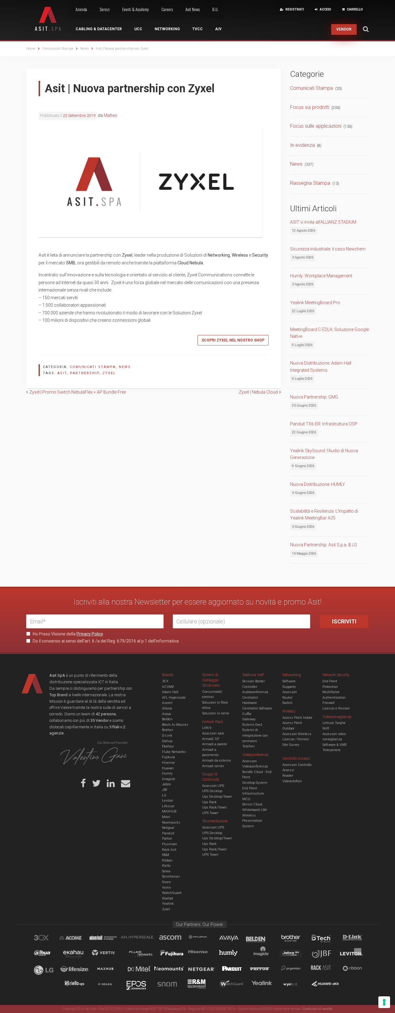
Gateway (249, 719)
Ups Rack (209, 802)
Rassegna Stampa (310, 183)
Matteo (110, 115)
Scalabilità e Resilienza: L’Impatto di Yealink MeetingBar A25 (324, 514)
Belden (167, 719)
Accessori (289, 692)
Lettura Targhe (334, 723)
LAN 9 (206, 728)
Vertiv (166, 888)
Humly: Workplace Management (321, 275)
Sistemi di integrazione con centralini (255, 735)
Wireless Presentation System (252, 820)
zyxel (109, 373)
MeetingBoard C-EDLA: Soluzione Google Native (329, 333)
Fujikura (168, 757)
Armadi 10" (210, 739)
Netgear (168, 828)
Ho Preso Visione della (67, 633)
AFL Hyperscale (174, 698)
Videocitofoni (292, 781)
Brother (167, 730)
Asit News (192, 9)
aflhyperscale (139, 938)
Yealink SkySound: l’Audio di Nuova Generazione (324, 454)
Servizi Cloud (252, 804)
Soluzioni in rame (215, 713)
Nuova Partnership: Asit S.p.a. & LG (323, 544)
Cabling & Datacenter (99, 29)
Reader (287, 776)
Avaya (166, 714)
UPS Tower (210, 813)
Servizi (105, 9)
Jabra (166, 784)
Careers (167, 9)
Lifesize (168, 806)
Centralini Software (257, 708)
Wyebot (167, 898)
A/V (218, 29)
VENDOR (343, 29)
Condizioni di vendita (317, 1009)
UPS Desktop (212, 791)
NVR (325, 728)
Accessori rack (213, 733)
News (125, 367)
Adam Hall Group (108, 938)
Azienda (81, 9)
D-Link (167, 736)
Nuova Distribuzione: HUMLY (317, 484)
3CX (165, 681)
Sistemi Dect (252, 725)
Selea (166, 871)
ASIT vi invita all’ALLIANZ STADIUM (323, 222)
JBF (165, 790)
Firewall (328, 703)
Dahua (167, 741)
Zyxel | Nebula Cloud (258, 392)
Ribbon (167, 860)
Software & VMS (334, 745)
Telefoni (248, 746)
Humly (167, 773)
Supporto (289, 687)
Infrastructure (253, 794)
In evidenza (302, 145)
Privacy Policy (90, 633)
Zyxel (166, 909)
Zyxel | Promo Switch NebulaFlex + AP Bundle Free (77, 392)
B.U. (215, 9)
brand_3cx (47, 938)
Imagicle (168, 779)
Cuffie (247, 714)
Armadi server (213, 766)
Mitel (166, 817)
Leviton (167, 801)
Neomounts (171, 823)
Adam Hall (170, 692)
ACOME (168, 687)
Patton (167, 839)
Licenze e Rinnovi (336, 708)
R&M (165, 855)
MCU (246, 799)
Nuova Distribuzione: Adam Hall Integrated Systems (320, 366)
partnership (84, 373)
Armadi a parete (214, 744)
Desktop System (255, 783)
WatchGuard (171, 893)
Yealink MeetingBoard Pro (315, 302)
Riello (166, 866)
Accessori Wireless (296, 734)
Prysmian (169, 844)
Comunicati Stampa (93, 367)
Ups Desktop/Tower (217, 797)
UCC (138, 29)
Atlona (167, 708)
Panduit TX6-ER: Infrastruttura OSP (323, 423)
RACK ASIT (325, 969)
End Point (249, 788)
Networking (167, 29)
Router (287, 698)
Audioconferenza (255, 692)
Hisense (168, 763)
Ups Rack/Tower (214, 807)
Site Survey (290, 745)
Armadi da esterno (216, 761)
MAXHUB (169, 811)
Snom (166, 882)
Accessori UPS (213, 786)
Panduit (168, 833)
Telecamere (331, 750)
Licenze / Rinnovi (295, 739)
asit (62, 373)
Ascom (167, 703)
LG (164, 795)
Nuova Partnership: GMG (314, 397)
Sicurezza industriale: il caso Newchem (328, 248)
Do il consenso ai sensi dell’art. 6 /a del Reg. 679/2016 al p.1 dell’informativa (105, 641)
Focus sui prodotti (309, 107)
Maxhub (108, 969)
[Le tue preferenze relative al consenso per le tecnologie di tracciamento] (384, 1002)
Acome (78, 938)
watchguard (232, 985)
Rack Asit (169, 850)
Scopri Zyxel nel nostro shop (233, 340)
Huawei (168, 768)
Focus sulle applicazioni (315, 126)
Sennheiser (171, 876)
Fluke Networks (174, 752)
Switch (287, 703)
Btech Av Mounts (175, 725)
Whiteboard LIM (254, 810)
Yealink (168, 904)
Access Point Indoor (297, 718)
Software (289, 681)
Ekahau (168, 746)
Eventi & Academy (135, 9)
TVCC (197, 29)
